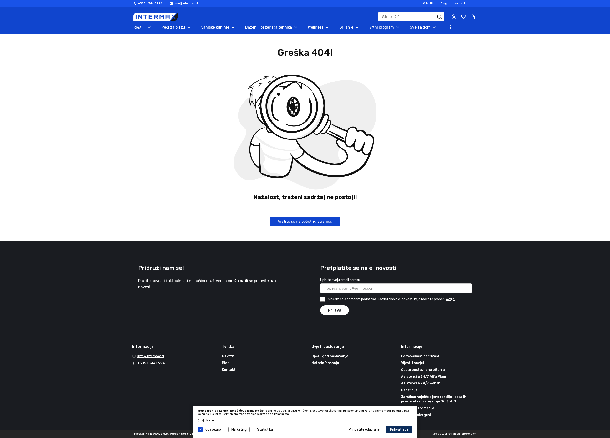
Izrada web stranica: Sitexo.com (455, 433)
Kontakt (460, 3)
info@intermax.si (186, 3)
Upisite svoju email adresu (340, 280)
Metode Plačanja (325, 363)
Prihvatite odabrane (364, 430)
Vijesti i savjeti (413, 363)
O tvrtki (428, 3)
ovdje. (450, 299)
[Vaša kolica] (473, 17)
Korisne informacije (417, 408)
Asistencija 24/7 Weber (420, 383)
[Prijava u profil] (454, 17)
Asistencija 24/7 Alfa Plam (423, 377)
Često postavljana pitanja (423, 370)
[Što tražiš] (439, 16)
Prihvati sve (399, 430)
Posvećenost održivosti (421, 356)
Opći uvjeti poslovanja (329, 356)
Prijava (334, 310)
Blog (444, 3)
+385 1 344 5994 (150, 3)
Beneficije (409, 390)
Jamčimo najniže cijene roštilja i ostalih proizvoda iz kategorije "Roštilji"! (433, 399)
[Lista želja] (463, 17)
